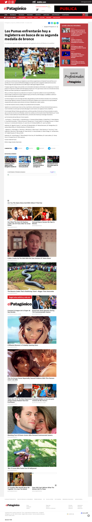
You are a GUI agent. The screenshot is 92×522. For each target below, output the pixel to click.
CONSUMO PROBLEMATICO (10, 499)
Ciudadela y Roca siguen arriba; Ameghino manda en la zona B (10, 166)
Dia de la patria (49, 499)
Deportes (38, 14)
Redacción (70, 508)
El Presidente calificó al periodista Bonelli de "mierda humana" (78, 48)
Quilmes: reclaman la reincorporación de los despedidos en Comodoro (77, 41)
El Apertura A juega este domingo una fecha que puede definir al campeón (24, 166)
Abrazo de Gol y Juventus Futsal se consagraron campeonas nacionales (38, 166)
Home (6, 14)
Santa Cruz (46, 14)
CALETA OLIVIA (56, 17)
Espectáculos (55, 14)
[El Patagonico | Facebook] (9, 2)
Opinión (28, 508)
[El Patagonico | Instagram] (12, 2)
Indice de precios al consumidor (25, 499)
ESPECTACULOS (74, 60)
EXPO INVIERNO (58, 499)
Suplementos (80, 505)
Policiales (21, 14)
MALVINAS (48, 17)
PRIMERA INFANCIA (38, 499)
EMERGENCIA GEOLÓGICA (68, 499)
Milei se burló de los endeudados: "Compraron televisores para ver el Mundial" (77, 55)
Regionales (13, 14)
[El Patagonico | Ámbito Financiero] (41, 2)
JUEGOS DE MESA (78, 499)
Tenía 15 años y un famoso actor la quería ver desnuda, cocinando (78, 63)
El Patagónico (7, 22)
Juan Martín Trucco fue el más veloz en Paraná (52, 165)
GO (44, 499)
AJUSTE (36, 17)
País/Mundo (30, 14)
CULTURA (42, 17)
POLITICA (29, 17)
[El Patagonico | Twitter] (6, 2)
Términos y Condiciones (50, 508)
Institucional (80, 508)
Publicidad (80, 506)
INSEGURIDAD (22, 17)
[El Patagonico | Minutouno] (34, 2)
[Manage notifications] (88, 515)
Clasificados (65, 14)
